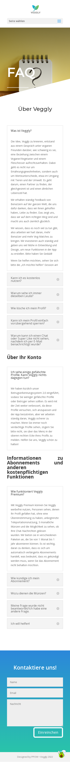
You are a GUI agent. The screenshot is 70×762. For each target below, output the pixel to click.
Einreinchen (48, 732)
